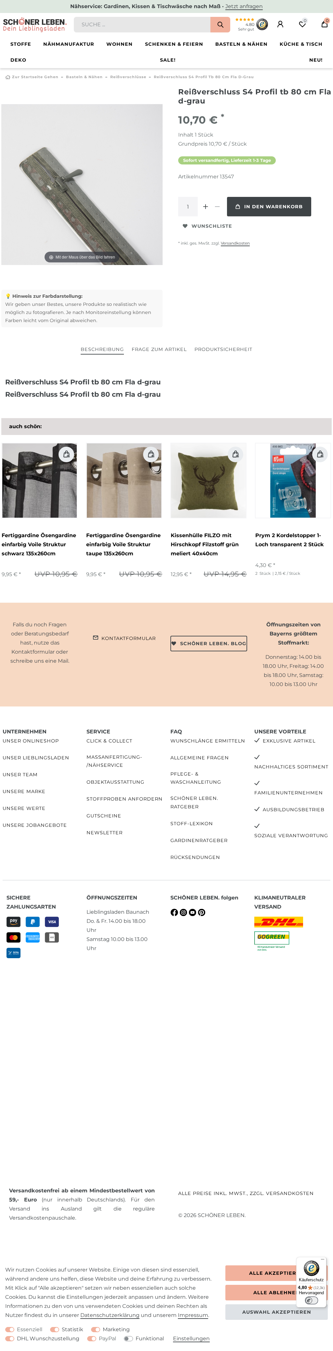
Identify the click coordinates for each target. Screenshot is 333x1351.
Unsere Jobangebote (35, 825)
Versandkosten (235, 243)
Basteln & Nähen (241, 44)
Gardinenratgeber (199, 840)
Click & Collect (109, 741)
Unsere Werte (24, 808)
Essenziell (29, 1329)
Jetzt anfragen (244, 6)
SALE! (168, 60)
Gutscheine (104, 816)
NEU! (316, 60)
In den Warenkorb (273, 207)
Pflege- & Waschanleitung (195, 778)
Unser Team (20, 775)
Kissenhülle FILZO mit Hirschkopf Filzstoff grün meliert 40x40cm (205, 544)
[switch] (311, 1300)
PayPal (107, 1338)
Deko (18, 60)
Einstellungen (191, 1338)
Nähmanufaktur (68, 44)
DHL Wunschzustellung (48, 1338)
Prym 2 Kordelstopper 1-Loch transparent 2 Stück (289, 540)
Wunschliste (212, 226)
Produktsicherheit (223, 349)
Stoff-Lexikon (191, 823)
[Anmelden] (280, 24)
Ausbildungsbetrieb (294, 810)
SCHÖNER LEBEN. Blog (213, 643)
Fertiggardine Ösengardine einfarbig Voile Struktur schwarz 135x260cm (39, 544)
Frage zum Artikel (159, 349)
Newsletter (105, 833)
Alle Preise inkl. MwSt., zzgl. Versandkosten (246, 1193)
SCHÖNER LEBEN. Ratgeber (194, 802)
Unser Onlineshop (31, 741)
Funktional (150, 1338)
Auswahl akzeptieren (276, 1312)
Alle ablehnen (276, 1293)
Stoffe (20, 44)
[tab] (102, 350)
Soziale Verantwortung (291, 835)
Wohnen (119, 44)
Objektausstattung (115, 782)
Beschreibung (102, 349)
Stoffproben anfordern (125, 799)
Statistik (72, 1329)
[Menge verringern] (217, 206)
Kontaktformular (128, 638)
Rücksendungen (195, 857)
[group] (39, 480)
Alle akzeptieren (276, 1273)
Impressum (193, 1315)
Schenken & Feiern (174, 44)
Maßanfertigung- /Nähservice (114, 761)
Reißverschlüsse (128, 77)
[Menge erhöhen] (205, 206)
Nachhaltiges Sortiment (291, 767)
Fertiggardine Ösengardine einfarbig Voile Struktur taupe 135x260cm (123, 544)
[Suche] (220, 24)
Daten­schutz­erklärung (110, 1315)
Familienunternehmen (288, 793)
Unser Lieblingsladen (36, 758)
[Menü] (322, 1261)
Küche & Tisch (301, 44)
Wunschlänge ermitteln (207, 741)
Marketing (116, 1329)
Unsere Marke (24, 791)
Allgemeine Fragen (199, 758)
